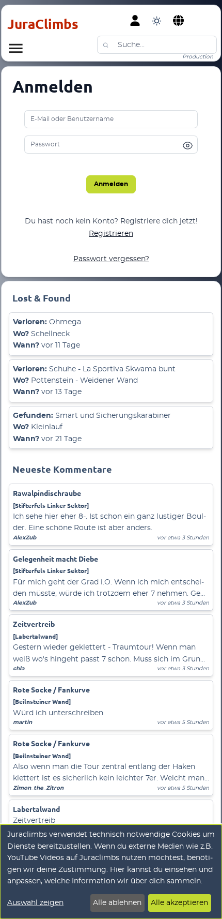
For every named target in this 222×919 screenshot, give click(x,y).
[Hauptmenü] (15, 48)
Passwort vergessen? (111, 259)
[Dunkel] (156, 20)
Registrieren (111, 233)
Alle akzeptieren (179, 903)
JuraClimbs (42, 24)
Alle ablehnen (117, 903)
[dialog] (111, 871)
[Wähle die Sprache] (178, 20)
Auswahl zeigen (35, 903)
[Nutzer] (135, 20)
